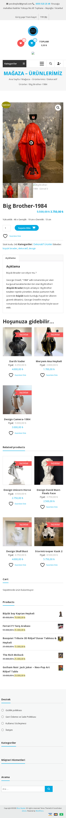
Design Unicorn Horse (17, 489)
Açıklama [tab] (10, 257)
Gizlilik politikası (14, 710)
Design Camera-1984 (17, 419)
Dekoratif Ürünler (42, 244)
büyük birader (10, 248)
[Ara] (49, 789)
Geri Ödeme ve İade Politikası (21, 716)
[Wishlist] (21, 43)
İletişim (9, 729)
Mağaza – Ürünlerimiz (33, 79)
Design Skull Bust (17, 551)
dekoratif (23, 248)
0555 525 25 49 (43, 3)
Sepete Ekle (24, 228)
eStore (24, 811)
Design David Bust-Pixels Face (49, 491)
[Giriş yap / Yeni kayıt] (59, 63)
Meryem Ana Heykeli (49, 361)
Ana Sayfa (14, 79)
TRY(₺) (43, 16)
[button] (58, 108)
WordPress (39, 811)
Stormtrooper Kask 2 (48, 551)
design (32, 248)
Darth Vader (17, 361)
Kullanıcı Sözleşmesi (16, 723)
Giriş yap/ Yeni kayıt (26, 16)
